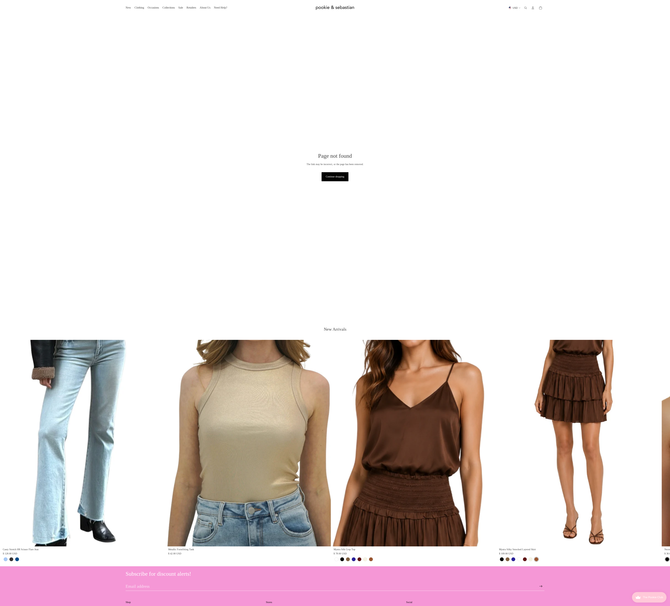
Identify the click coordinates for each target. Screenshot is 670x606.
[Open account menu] (533, 8)
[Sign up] (540, 586)
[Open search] (525, 8)
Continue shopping (335, 176)
